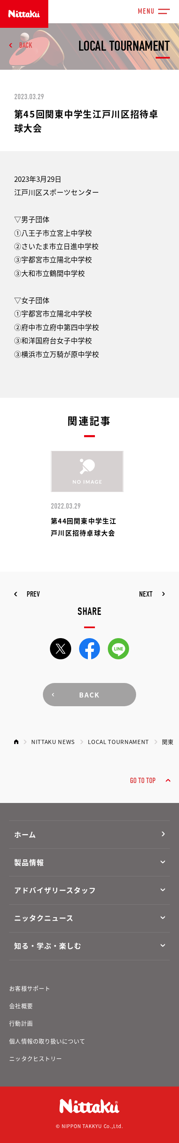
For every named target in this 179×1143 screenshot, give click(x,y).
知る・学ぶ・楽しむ (48, 946)
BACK (25, 45)
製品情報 (29, 862)
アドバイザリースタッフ (55, 890)
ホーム (25, 835)
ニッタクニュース (44, 918)
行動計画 (20, 1023)
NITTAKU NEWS (53, 741)
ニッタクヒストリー (35, 1058)
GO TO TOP (143, 780)
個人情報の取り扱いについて (47, 1041)
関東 (167, 741)
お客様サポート (29, 988)
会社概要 (20, 1005)
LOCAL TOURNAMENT (118, 741)
